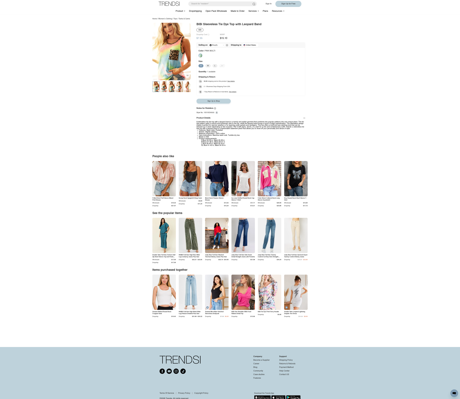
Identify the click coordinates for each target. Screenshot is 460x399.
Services (252, 11)
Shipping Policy (286, 360)
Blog (255, 367)
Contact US (284, 375)
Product (179, 11)
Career (256, 364)
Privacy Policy (184, 393)
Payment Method (286, 367)
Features (257, 378)
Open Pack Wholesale (216, 11)
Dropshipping (195, 11)
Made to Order (238, 11)
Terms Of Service (167, 393)
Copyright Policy (201, 393)
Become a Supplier (261, 360)
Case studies (258, 375)
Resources (277, 11)
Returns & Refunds (287, 364)
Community (258, 371)
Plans (265, 11)
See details (231, 81)
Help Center (284, 371)
